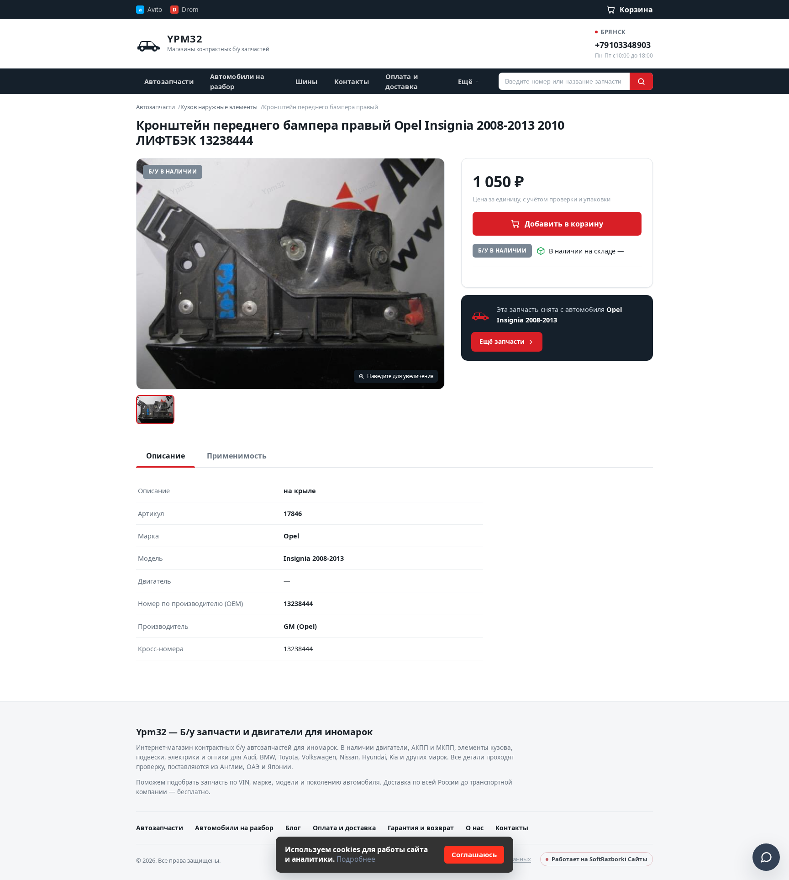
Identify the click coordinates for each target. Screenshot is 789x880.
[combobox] (564, 81)
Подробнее (356, 859)
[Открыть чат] (766, 857)
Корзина (636, 10)
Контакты (351, 81)
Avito (150, 9)
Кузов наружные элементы (219, 107)
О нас (475, 827)
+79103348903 (623, 44)
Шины (306, 81)
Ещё (465, 81)
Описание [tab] (165, 456)
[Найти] (641, 81)
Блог (293, 827)
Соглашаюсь (474, 854)
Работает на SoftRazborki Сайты (599, 859)
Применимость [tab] (237, 456)
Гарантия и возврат (421, 827)
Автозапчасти (169, 81)
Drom (186, 9)
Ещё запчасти (502, 341)
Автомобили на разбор (237, 81)
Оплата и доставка (401, 81)
